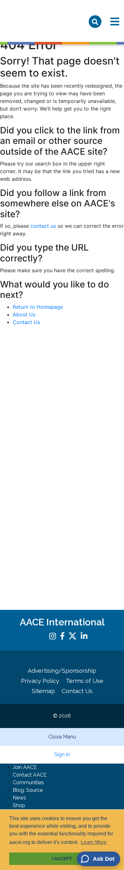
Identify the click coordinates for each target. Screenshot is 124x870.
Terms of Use (84, 681)
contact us (43, 226)
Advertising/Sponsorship (62, 670)
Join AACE (25, 767)
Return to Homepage (38, 307)
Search (95, 21)
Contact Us (26, 322)
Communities (28, 782)
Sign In (62, 755)
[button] (98, 859)
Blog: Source (28, 790)
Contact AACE (30, 775)
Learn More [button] (94, 842)
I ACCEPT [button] (62, 858)
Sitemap (43, 691)
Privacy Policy (40, 681)
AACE (31, 23)
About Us (24, 314)
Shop (19, 805)
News (19, 798)
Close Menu (62, 737)
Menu (114, 21)
